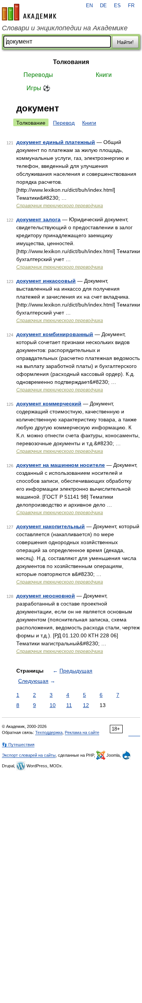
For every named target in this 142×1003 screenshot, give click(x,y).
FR (131, 5)
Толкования (71, 62)
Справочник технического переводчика (59, 205)
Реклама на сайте (82, 732)
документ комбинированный (54, 334)
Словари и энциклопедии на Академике (65, 28)
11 (69, 705)
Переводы (38, 75)
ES (117, 5)
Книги (104, 75)
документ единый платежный (55, 142)
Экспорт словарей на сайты (29, 755)
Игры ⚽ (38, 88)
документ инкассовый (46, 281)
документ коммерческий (48, 404)
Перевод (64, 123)
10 (53, 705)
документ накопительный (50, 526)
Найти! (125, 42)
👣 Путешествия (18, 744)
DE (103, 5)
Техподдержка (48, 732)
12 (86, 705)
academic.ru (29, 12)
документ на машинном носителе (60, 465)
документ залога (38, 219)
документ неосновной (45, 596)
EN (89, 5)
